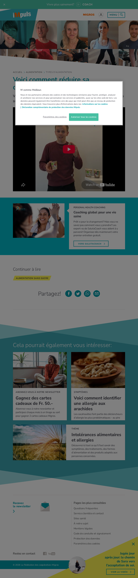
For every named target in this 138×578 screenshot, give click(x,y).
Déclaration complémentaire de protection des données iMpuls (51, 107)
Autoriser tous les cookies (83, 116)
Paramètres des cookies (55, 116)
